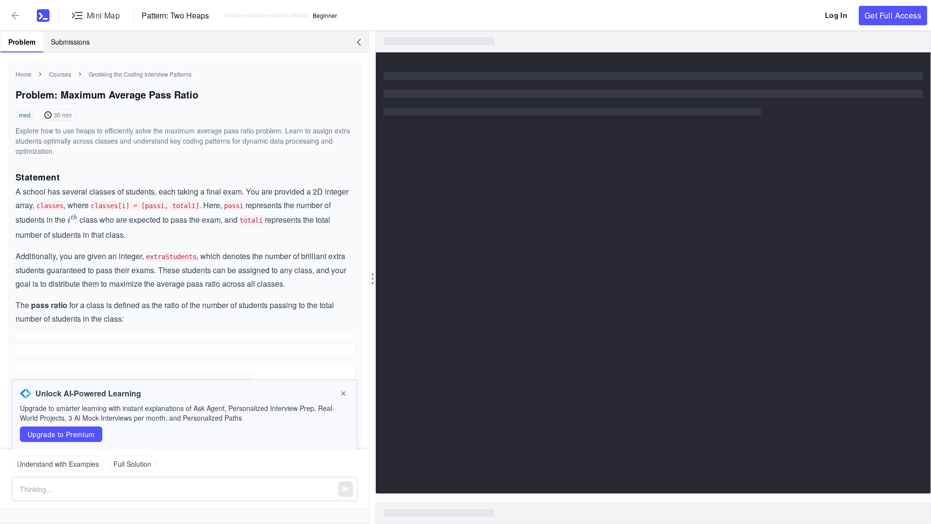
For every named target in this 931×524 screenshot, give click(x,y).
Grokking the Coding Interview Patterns (140, 74)
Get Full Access (893, 15)
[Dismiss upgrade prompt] (343, 393)
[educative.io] (39, 15)
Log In (836, 15)
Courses (60, 74)
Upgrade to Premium (61, 434)
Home (24, 74)
